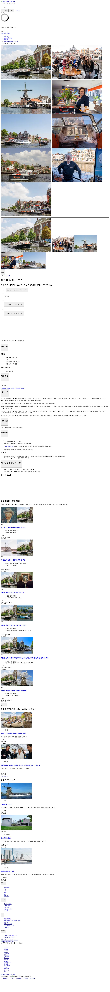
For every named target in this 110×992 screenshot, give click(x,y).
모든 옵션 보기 (5, 776)
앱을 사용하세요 (5, 33)
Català (6, 949)
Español (6, 956)
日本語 (6, 964)
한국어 (6, 959)
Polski (5, 967)
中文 (5, 971)
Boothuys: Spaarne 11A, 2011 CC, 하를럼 (12, 388)
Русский (6, 968)
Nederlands (7, 962)
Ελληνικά (6, 955)
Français (6, 958)
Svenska (6, 970)
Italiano (6, 961)
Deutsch (6, 953)
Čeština (6, 950)
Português (7, 965)
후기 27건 (7, 275)
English (6, 947)
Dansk (6, 952)
